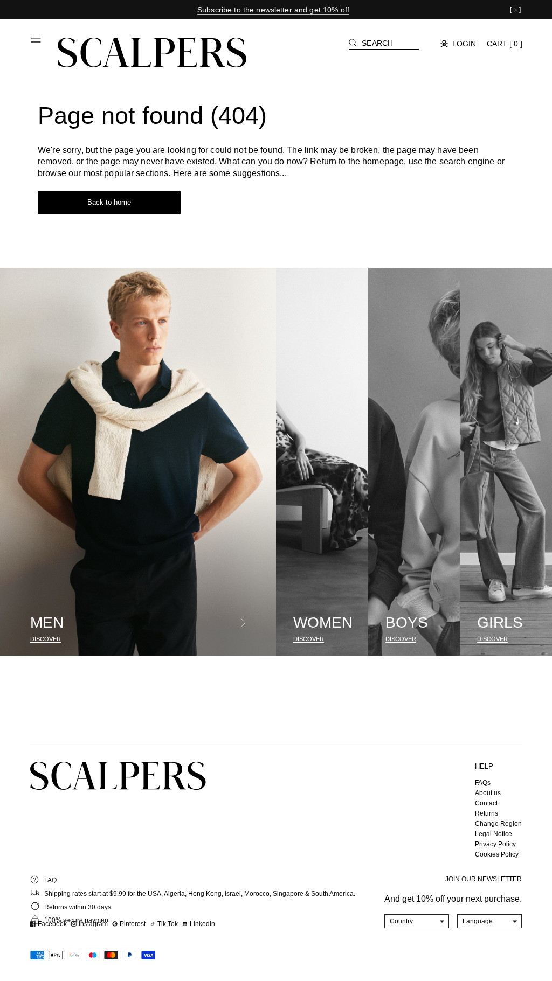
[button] (36, 44)
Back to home (109, 202)
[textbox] (417, 921)
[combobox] (417, 921)
